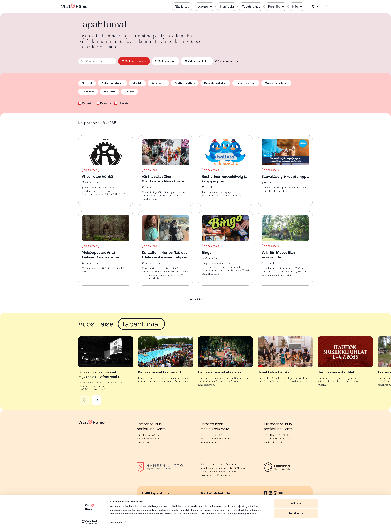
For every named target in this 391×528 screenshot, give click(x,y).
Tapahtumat (251, 7)
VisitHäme (74, 6)
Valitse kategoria (135, 61)
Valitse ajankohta (198, 61)
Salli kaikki (295, 503)
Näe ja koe (182, 7)
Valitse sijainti (166, 61)
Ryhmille (274, 7)
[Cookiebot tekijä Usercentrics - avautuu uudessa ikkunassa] (89, 522)
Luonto (202, 7)
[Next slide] (96, 400)
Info (295, 7)
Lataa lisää (195, 299)
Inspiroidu (227, 7)
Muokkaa (294, 513)
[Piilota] (210, 6)
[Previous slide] (85, 400)
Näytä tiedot (116, 522)
